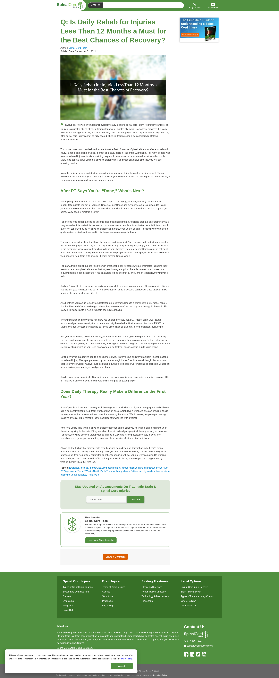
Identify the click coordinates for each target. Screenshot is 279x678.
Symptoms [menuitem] (68, 601)
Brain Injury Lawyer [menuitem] (191, 591)
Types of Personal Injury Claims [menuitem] (197, 596)
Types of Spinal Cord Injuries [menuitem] (78, 587)
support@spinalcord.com (200, 646)
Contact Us (194, 627)
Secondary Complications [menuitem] (76, 591)
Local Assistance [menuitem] (189, 605)
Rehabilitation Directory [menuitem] (154, 591)
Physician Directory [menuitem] (152, 587)
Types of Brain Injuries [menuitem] (113, 587)
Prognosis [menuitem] (68, 605)
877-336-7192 (194, 641)
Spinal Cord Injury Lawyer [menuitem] (194, 587)
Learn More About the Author (101, 540)
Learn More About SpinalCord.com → (76, 648)
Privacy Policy (126, 658)
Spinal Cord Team (77, 48)
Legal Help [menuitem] (68, 610)
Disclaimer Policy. (160, 675)
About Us (62, 626)
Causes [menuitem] (67, 596)
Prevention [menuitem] (147, 601)
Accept (121, 666)
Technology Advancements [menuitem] (155, 596)
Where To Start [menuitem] (188, 601)
